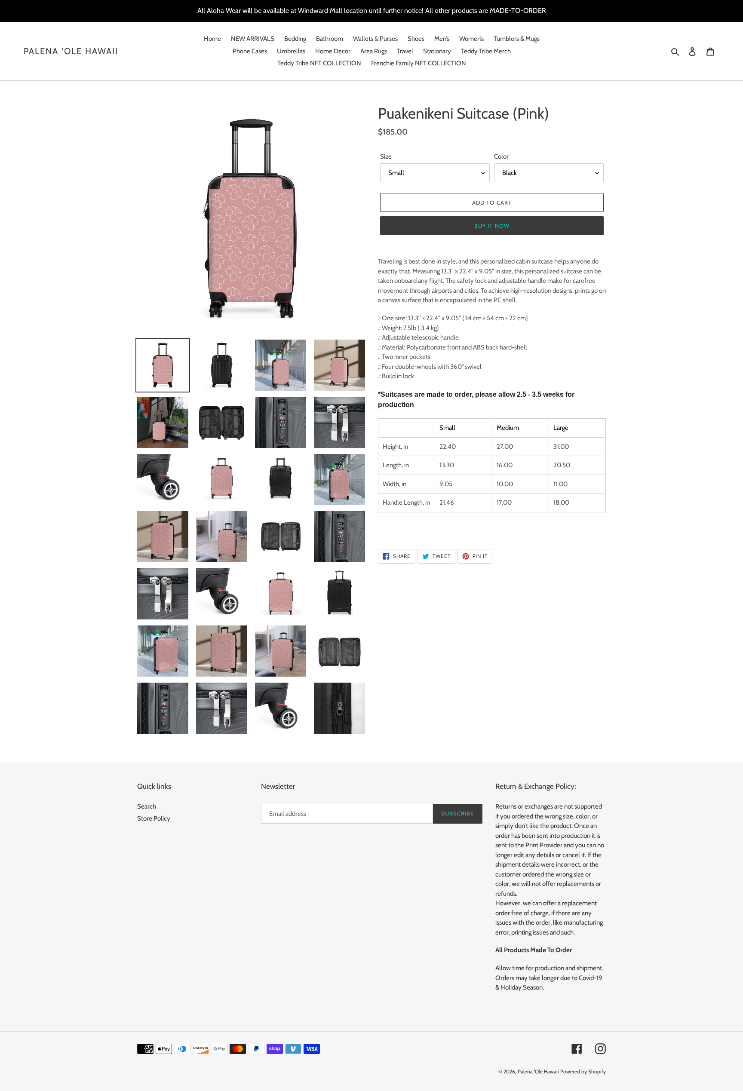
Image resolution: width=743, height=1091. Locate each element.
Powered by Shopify (583, 1071)
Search (146, 806)
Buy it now (491, 225)
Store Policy (153, 818)
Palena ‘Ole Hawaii (71, 51)
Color (501, 156)
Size (386, 156)
